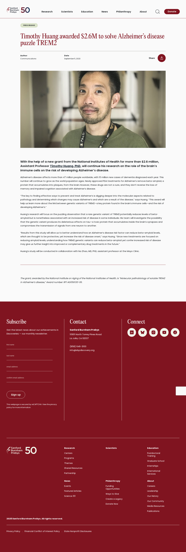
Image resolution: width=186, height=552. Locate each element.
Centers (68, 453)
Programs (69, 458)
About (143, 11)
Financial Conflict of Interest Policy (42, 531)
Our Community (155, 501)
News (105, 11)
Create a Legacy (114, 498)
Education (87, 11)
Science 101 (69, 496)
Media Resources (155, 506)
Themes (68, 463)
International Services (153, 472)
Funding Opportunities (113, 487)
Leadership (152, 491)
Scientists (67, 11)
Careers (151, 486)
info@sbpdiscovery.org (82, 350)
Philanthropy (123, 11)
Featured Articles (72, 491)
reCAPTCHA (37, 404)
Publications (153, 511)
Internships (152, 465)
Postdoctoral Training (153, 454)
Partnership (70, 473)
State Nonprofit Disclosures (78, 531)
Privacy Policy (13, 531)
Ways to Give (112, 493)
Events (67, 486)
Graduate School (155, 461)
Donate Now (112, 503)
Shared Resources (73, 468)
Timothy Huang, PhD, (65, 166)
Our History (152, 496)
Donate (172, 11)
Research (47, 11)
